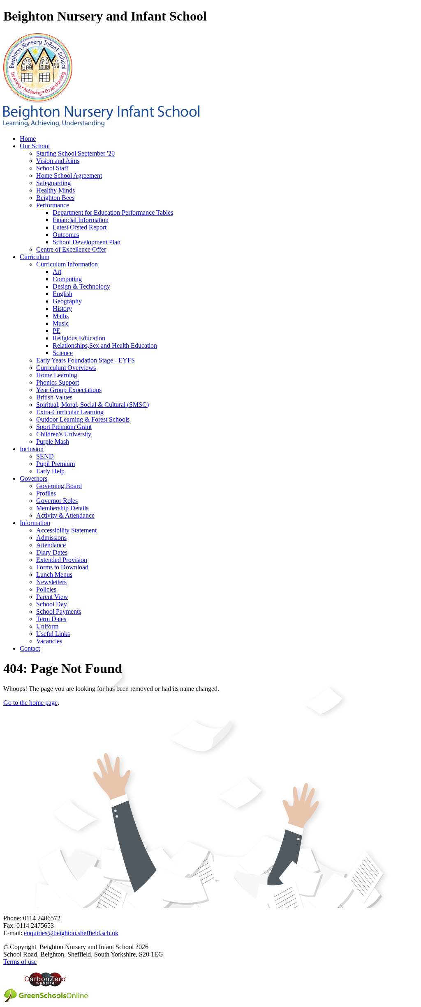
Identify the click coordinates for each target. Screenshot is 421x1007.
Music (61, 323)
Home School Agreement (69, 175)
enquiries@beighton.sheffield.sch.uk (71, 932)
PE (56, 330)
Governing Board (59, 485)
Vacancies (49, 641)
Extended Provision (61, 559)
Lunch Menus (54, 574)
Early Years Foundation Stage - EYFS (85, 360)
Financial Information (81, 219)
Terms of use (20, 961)
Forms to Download (62, 567)
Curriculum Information (67, 264)
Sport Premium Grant (64, 426)
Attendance (51, 544)
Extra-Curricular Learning (70, 411)
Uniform (47, 626)
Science (63, 352)
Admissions (51, 537)
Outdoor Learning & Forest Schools (83, 419)
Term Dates (51, 618)
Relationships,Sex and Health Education (105, 345)
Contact (30, 648)
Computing (67, 278)
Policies (46, 589)
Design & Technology (81, 286)
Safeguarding (53, 182)
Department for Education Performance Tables (113, 212)
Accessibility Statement (66, 530)
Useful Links (53, 633)
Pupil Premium (55, 463)
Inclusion (32, 448)
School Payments (58, 611)
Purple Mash (52, 441)
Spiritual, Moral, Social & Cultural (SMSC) (92, 404)
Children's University (63, 434)
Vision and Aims (57, 160)
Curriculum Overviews (66, 367)
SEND (45, 456)
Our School (35, 145)
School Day (51, 604)
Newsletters (51, 581)
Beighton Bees (55, 197)
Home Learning (56, 375)
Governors (33, 478)
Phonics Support (57, 382)
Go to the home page (30, 702)
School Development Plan (86, 242)
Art (57, 271)
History (62, 308)
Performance (52, 205)
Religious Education (79, 338)
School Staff (52, 168)
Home (28, 138)
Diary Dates (51, 552)
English (62, 293)
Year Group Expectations (69, 389)
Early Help (50, 471)
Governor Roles (57, 500)
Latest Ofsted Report (79, 227)
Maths (61, 315)
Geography (67, 301)
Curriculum (34, 256)
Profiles (46, 493)
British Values (54, 397)
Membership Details (62, 508)
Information (35, 522)
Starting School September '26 (75, 153)
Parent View (52, 596)
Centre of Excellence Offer (71, 249)
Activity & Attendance (65, 515)
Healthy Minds (55, 190)
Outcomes (66, 234)
